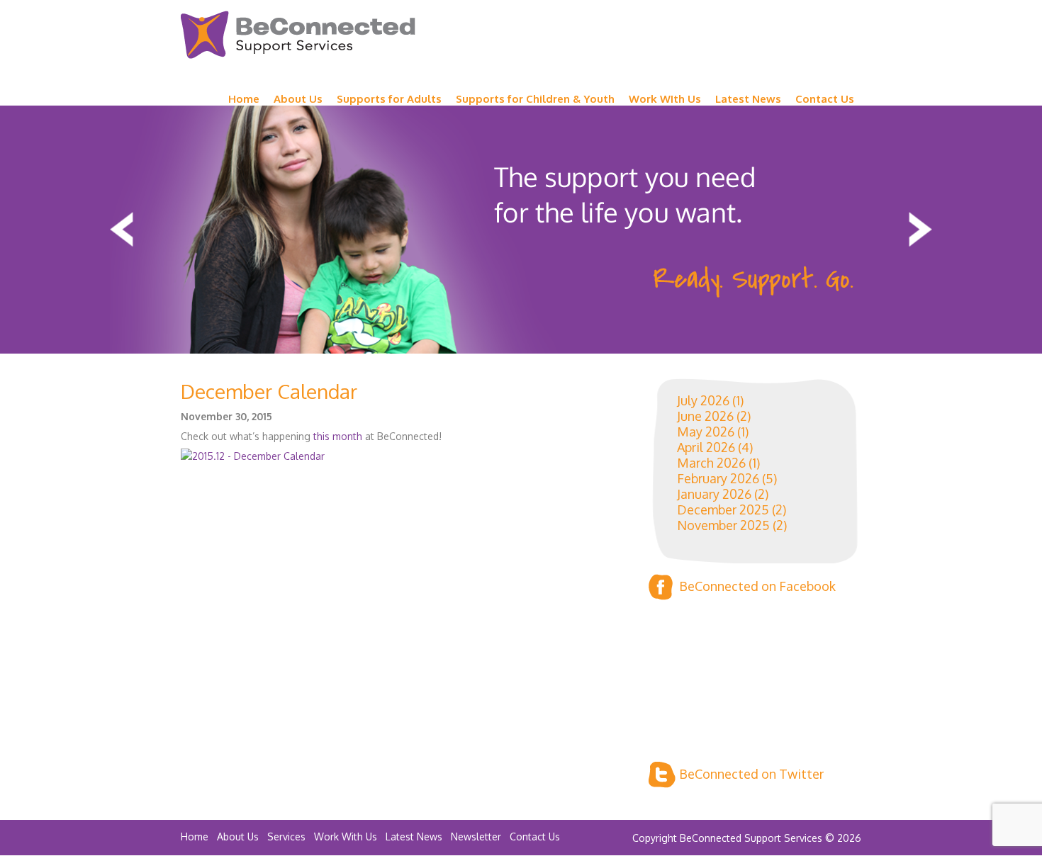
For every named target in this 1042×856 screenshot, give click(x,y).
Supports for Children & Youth (535, 99)
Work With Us (345, 836)
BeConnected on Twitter (751, 774)
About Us (298, 99)
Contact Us (824, 99)
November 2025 (723, 525)
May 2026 (705, 431)
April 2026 (706, 447)
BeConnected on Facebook (757, 586)
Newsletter (476, 836)
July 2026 (703, 400)
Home (243, 99)
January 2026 (714, 494)
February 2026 (718, 478)
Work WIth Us (665, 99)
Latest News (748, 99)
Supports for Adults (389, 99)
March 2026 (711, 463)
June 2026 (705, 416)
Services (286, 836)
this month (339, 436)
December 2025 (723, 509)
